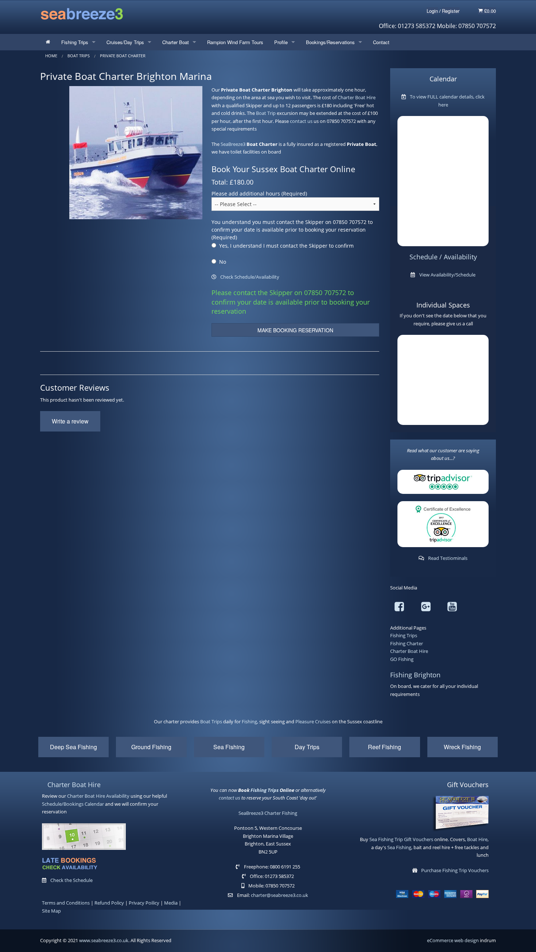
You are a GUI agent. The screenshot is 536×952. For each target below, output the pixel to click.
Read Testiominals (447, 558)
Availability (117, 796)
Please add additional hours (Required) (259, 193)
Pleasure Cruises (313, 721)
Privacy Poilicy (144, 902)
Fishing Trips (74, 42)
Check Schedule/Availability (249, 277)
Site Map (51, 911)
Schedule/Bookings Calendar (73, 804)
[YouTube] (452, 607)
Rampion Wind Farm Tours (235, 42)
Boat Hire (477, 839)
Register (450, 10)
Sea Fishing (229, 747)
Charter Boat (175, 42)
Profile (281, 42)
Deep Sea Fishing (73, 747)
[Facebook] (399, 607)
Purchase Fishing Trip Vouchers (455, 870)
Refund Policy (109, 902)
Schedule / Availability (443, 256)
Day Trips (307, 747)
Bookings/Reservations (330, 42)
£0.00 (489, 10)
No (222, 261)
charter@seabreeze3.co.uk (279, 895)
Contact (381, 42)
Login (432, 10)
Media (171, 902)
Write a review (70, 421)
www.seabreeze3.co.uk (103, 940)
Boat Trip (266, 113)
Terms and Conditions (66, 902)
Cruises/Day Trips (125, 42)
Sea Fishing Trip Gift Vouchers (401, 839)
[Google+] (425, 607)
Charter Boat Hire (357, 97)
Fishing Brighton (415, 674)
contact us (301, 121)
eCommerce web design (453, 940)
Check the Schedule (71, 880)
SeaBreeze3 (233, 144)
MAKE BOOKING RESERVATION (295, 330)
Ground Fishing (151, 747)
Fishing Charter (406, 643)
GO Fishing (401, 659)
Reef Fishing (384, 747)
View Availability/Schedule (447, 274)
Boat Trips (211, 721)
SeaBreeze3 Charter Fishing (267, 813)
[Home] (48, 42)
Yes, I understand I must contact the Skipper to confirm (286, 245)
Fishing (249, 721)
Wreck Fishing (462, 747)
